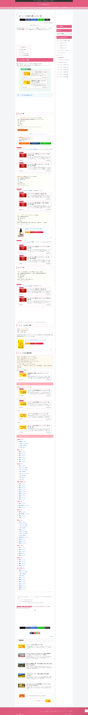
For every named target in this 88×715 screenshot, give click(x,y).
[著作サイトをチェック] (31, 633)
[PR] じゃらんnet (23, 143)
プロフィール (66, 711)
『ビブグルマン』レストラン (63, 50)
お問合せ (70, 711)
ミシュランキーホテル (62, 62)
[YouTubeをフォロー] (35, 633)
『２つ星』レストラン (62, 45)
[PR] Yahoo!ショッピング (39, 232)
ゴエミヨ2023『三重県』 (22, 49)
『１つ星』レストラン (62, 47)
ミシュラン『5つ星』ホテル (63, 64)
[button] (47, 20)
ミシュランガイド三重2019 (32, 149)
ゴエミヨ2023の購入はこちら (26, 95)
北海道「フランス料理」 (24, 443)
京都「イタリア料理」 (24, 533)
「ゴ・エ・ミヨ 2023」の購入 (24, 53)
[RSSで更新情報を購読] (39, 633)
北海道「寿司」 (22, 447)
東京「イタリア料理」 (24, 469)
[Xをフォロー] (33, 633)
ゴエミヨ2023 (19, 606)
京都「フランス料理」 (24, 531)
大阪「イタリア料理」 (24, 525)
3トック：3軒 (21, 50)
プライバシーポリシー (60, 711)
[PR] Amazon (27, 232)
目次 (22, 47)
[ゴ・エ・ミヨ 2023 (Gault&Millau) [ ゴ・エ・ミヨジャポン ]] (21, 344)
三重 (26, 606)
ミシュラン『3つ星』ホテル (63, 69)
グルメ (23, 606)
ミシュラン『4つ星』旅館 (63, 74)
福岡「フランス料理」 (24, 571)
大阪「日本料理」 (23, 527)
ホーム (41, 711)
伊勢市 (41, 606)
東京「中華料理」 (23, 471)
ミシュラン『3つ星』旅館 (63, 76)
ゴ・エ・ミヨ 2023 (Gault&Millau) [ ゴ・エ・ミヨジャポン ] (36, 339)
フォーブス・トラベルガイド (63, 59)
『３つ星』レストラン (62, 43)
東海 (49, 606)
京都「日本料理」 (23, 535)
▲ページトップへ (50, 591)
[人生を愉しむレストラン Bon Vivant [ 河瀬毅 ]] (21, 232)
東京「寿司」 (22, 479)
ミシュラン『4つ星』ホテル (63, 67)
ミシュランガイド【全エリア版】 (64, 40)
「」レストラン (22, 441)
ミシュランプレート (62, 52)
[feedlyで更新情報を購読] (37, 633)
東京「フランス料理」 (24, 467)
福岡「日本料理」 (23, 573)
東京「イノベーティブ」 (24, 473)
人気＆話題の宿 (60, 57)
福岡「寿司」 (22, 575)
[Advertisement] (35, 38)
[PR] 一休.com (35, 143)
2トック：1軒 (21, 52)
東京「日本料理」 (23, 475)
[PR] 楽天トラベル (45, 143)
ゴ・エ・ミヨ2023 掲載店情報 (24, 55)
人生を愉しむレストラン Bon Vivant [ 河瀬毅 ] (33, 228)
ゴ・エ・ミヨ (30, 606)
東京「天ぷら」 (22, 477)
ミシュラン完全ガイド (46, 711)
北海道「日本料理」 (23, 445)
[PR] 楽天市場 (32, 232)
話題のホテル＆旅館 (53, 711)
